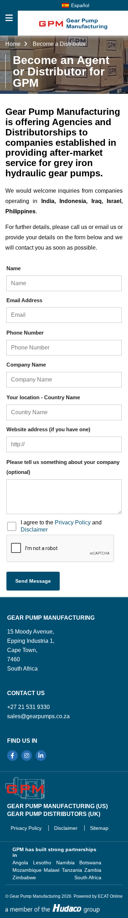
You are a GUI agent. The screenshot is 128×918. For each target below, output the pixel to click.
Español (80, 5)
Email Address (24, 300)
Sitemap (99, 828)
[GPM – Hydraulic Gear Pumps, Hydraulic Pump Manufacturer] (73, 23)
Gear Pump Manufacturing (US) (57, 806)
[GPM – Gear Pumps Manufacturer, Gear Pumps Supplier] (24, 788)
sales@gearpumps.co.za (38, 716)
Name (13, 268)
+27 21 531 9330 (28, 707)
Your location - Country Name (43, 397)
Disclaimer (34, 530)
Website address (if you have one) (48, 429)
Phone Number (25, 333)
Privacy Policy (73, 522)
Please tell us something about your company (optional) (62, 467)
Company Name (26, 365)
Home (13, 44)
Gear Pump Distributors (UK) (53, 814)
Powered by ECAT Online (98, 896)
